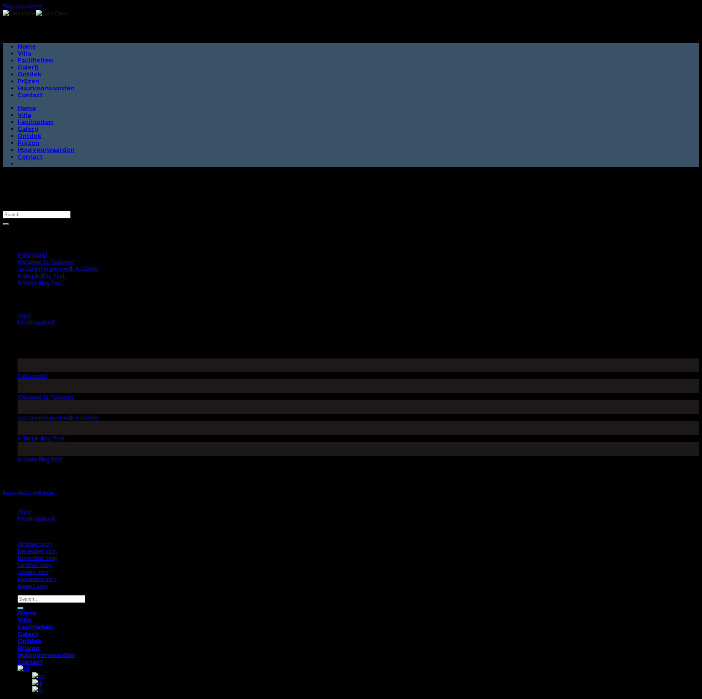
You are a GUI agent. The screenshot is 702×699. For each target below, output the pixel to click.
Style (24, 315)
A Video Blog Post (40, 282)
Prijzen (28, 81)
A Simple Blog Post (41, 275)
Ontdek (29, 74)
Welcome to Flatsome (46, 261)
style (37, 492)
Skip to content (22, 6)
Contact (30, 95)
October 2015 (34, 564)
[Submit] (6, 224)
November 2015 (37, 558)
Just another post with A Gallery (58, 268)
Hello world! (32, 254)
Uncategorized (36, 322)
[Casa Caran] (36, 13)
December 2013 (37, 578)
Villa (24, 53)
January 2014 (33, 571)
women (48, 492)
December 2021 (37, 551)
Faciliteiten (35, 60)
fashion (25, 492)
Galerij (28, 67)
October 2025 (35, 544)
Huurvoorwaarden (46, 88)
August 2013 (33, 585)
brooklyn (10, 492)
